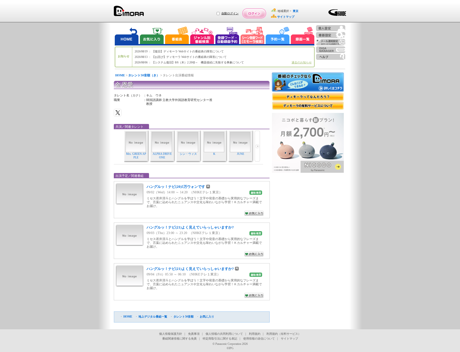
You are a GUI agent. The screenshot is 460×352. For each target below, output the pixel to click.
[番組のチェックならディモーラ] (308, 83)
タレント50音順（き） (144, 75)
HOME (120, 75)
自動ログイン (230, 13)
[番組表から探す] (177, 36)
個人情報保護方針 (170, 333)
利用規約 (254, 333)
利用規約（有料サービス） (283, 333)
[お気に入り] (151, 36)
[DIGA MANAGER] (330, 49)
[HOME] (127, 36)
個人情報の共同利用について (224, 333)
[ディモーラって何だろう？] (308, 97)
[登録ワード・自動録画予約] (227, 36)
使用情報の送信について (259, 338)
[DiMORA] (129, 12)
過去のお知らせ (302, 62)
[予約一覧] (278, 36)
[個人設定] (330, 28)
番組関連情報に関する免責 (179, 338)
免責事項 (194, 333)
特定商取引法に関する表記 (220, 338)
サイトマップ (289, 338)
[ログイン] (254, 13)
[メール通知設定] (330, 42)
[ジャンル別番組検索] (202, 36)
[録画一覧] (303, 36)
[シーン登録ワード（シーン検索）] (252, 36)
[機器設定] (330, 35)
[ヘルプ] (330, 57)
